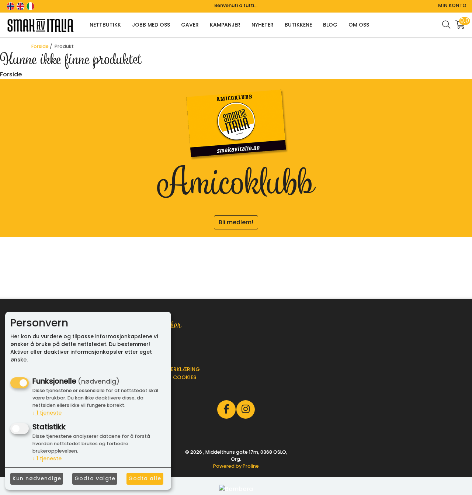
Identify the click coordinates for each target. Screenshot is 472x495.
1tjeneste (47, 412)
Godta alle (144, 478)
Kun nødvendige (37, 478)
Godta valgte (94, 478)
